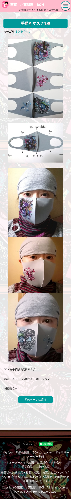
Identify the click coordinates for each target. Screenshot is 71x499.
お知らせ (7, 452)
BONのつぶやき (42, 452)
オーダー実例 (35, 456)
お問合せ (56, 462)
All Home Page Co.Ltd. (43, 491)
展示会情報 (23, 452)
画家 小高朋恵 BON (27, 4)
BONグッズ (23, 31)
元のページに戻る (35, 399)
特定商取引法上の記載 (35, 466)
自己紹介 (42, 462)
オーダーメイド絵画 (21, 462)
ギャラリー (62, 452)
